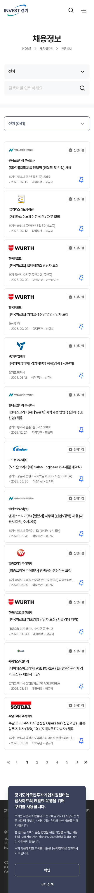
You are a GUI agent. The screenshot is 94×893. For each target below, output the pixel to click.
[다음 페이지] (77, 762)
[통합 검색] (71, 10)
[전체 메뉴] (83, 10)
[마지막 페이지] (86, 762)
